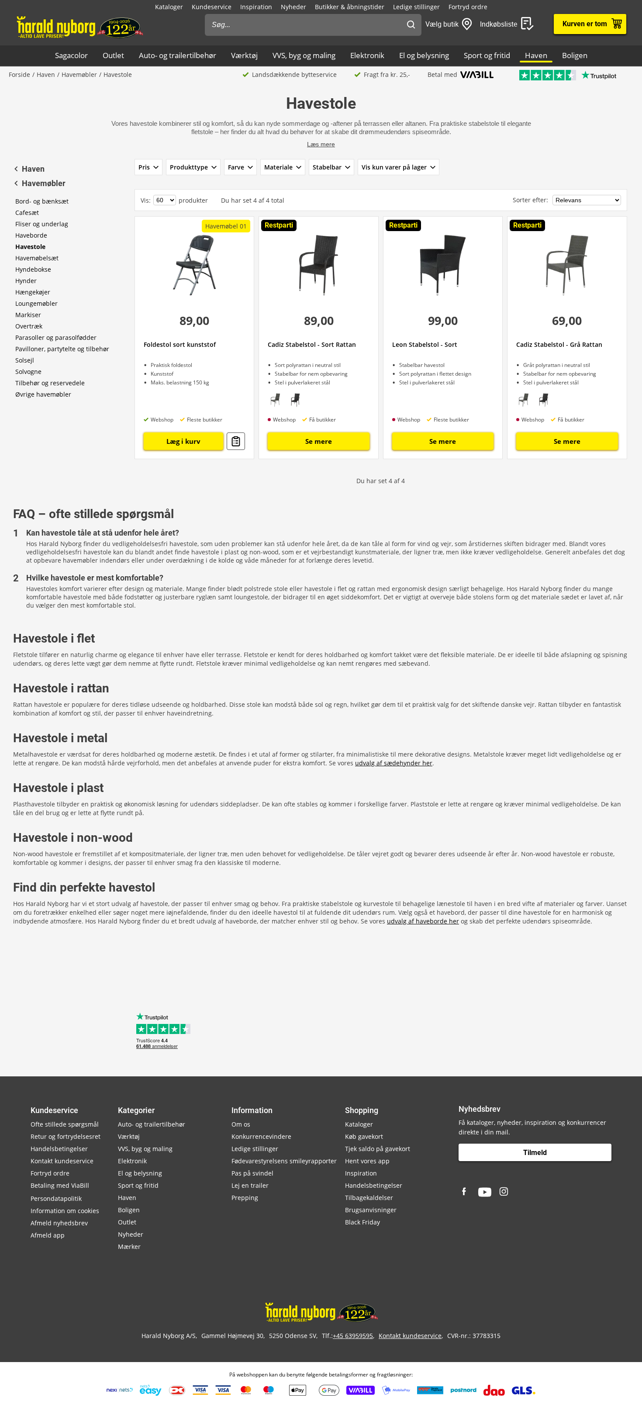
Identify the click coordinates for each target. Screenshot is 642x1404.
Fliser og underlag (41, 224)
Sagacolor (71, 55)
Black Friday (362, 1222)
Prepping (244, 1197)
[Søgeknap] (410, 25)
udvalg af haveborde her (423, 921)
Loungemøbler (36, 303)
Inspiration (256, 7)
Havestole (30, 246)
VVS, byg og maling (304, 55)
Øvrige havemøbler (43, 394)
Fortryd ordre (468, 7)
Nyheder (293, 7)
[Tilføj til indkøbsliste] (236, 441)
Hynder (26, 281)
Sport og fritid (487, 55)
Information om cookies (65, 1211)
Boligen (574, 55)
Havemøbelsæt (37, 258)
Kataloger (169, 7)
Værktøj (244, 55)
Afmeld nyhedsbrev (59, 1223)
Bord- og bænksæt (42, 201)
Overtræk (28, 326)
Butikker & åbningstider (349, 7)
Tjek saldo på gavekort (377, 1149)
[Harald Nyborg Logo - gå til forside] (79, 26)
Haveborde (31, 235)
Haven (536, 55)
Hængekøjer (32, 292)
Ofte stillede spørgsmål (65, 1124)
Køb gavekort (364, 1136)
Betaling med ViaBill (60, 1185)
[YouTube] (484, 1192)
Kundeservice (211, 7)
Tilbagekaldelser (369, 1197)
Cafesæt (27, 212)
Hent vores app (367, 1161)
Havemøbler (79, 74)
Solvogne (28, 371)
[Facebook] (465, 1192)
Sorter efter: (531, 200)
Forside (19, 74)
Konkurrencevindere (261, 1136)
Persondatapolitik (56, 1198)
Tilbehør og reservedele (50, 383)
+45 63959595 (353, 1335)
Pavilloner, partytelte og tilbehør (62, 349)
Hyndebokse (33, 269)
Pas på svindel (252, 1173)
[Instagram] (504, 1192)
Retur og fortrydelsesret (65, 1136)
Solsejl (24, 360)
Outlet (113, 55)
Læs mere (321, 144)
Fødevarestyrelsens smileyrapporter (284, 1161)
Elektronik (367, 55)
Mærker (129, 1246)
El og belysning (424, 55)
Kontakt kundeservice (62, 1161)
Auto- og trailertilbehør (177, 55)
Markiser (28, 315)
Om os (240, 1124)
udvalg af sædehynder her (393, 763)
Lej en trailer (250, 1185)
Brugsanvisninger (371, 1210)
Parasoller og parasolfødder (56, 337)
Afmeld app (48, 1235)
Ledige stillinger (416, 7)
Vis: (146, 200)
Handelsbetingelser (59, 1149)
